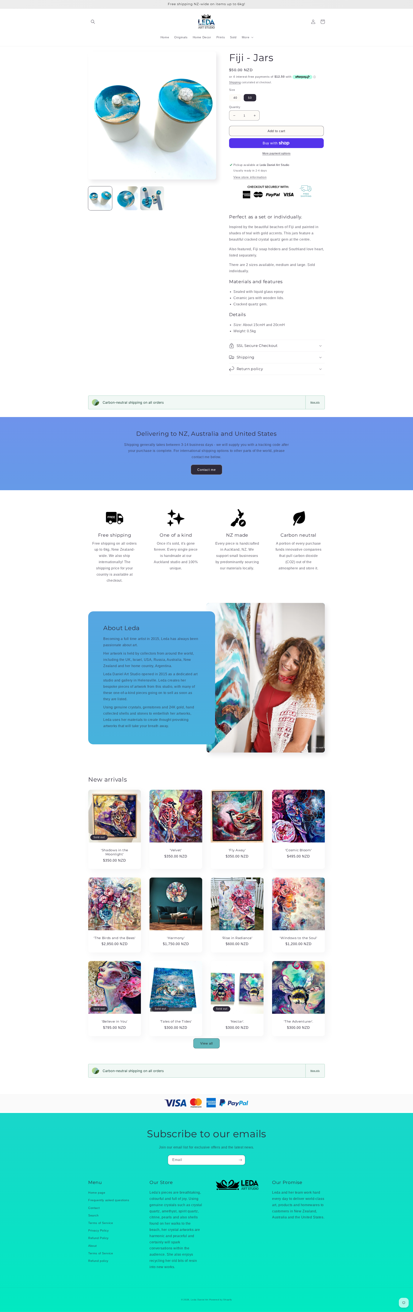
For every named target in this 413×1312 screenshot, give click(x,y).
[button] (93, 21)
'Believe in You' (115, 1021)
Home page (96, 1192)
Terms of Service (100, 1223)
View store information (250, 177)
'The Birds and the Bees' (115, 938)
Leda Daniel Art (200, 1299)
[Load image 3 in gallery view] (152, 198)
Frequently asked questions (108, 1200)
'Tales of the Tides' (176, 1021)
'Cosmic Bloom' (298, 850)
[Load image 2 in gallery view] (126, 198)
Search (93, 1215)
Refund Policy (98, 1238)
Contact (94, 1208)
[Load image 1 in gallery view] (100, 198)
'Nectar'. (237, 1021)
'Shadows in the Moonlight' (114, 852)
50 (250, 97)
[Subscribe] (240, 1160)
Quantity (234, 107)
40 (235, 97)
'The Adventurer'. (298, 1021)
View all (206, 1043)
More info (315, 402)
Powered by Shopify (220, 1299)
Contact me (206, 469)
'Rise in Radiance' (237, 938)
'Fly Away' (237, 850)
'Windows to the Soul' (298, 938)
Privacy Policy (98, 1230)
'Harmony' (176, 938)
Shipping (235, 82)
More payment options (276, 153)
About (92, 1245)
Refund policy (98, 1261)
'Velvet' (176, 850)
